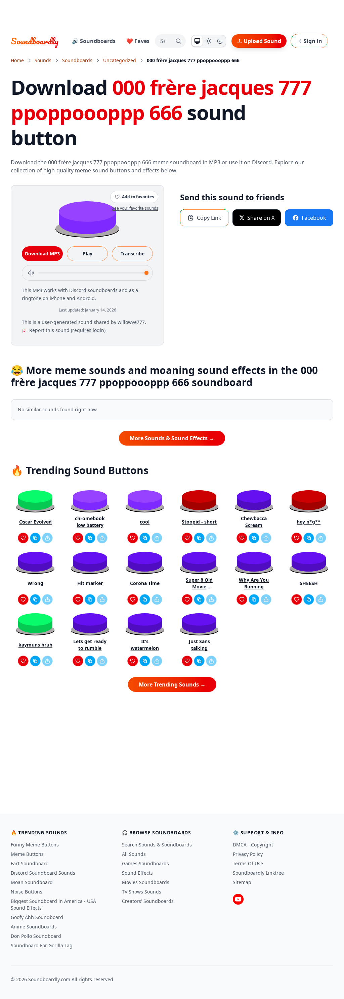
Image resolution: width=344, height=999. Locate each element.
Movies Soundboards (145, 882)
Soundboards (77, 60)
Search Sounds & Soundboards (157, 844)
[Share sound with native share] (47, 538)
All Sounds (134, 854)
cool (144, 521)
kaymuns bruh (35, 644)
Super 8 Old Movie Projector (199, 583)
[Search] (178, 41)
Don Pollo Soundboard (36, 936)
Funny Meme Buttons (35, 844)
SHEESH (309, 583)
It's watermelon (145, 644)
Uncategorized (119, 60)
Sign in (313, 41)
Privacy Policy (248, 854)
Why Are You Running (254, 583)
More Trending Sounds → (172, 684)
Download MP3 (42, 253)
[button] (87, 217)
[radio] (197, 41)
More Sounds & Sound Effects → (172, 438)
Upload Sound (262, 41)
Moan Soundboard (32, 882)
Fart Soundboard (30, 863)
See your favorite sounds (135, 208)
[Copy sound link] (35, 538)
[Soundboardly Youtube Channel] (238, 899)
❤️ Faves (137, 41)
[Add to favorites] (23, 538)
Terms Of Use (248, 863)
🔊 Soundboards (94, 41)
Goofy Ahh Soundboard (37, 917)
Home (17, 60)
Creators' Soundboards (148, 901)
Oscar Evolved (35, 521)
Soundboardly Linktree (258, 873)
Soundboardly (34, 41)
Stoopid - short (199, 521)
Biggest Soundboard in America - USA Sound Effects (53, 904)
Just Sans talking (199, 644)
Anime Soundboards (34, 926)
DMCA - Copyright (253, 844)
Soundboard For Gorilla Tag (42, 945)
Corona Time (145, 583)
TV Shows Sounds (141, 891)
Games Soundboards (145, 863)
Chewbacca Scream (254, 521)
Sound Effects (137, 873)
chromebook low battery (90, 521)
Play (87, 253)
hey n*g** (308, 521)
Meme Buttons (27, 854)
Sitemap (242, 882)
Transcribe (132, 253)
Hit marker (90, 583)
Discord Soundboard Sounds (43, 873)
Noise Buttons (26, 891)
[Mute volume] (31, 273)
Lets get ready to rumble (89, 644)
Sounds (43, 60)
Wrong (35, 583)
